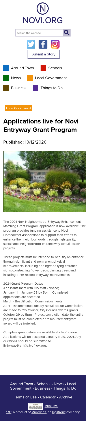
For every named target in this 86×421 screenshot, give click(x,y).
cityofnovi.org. (69, 332)
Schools (55, 67)
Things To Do (65, 388)
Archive (65, 397)
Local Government (51, 77)
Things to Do (52, 87)
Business (18, 87)
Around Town (22, 67)
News (16, 77)
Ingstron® (58, 412)
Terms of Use (25, 397)
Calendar (48, 397)
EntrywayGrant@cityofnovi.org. (25, 346)
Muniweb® (39, 412)
